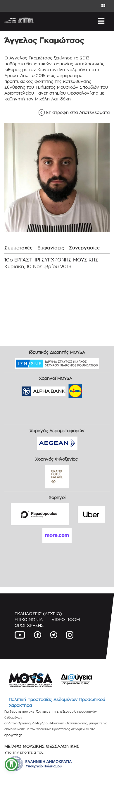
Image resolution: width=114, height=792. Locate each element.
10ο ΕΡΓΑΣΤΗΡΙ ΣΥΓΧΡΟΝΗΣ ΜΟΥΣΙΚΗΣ (51, 259)
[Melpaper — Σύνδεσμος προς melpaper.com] (92, 389)
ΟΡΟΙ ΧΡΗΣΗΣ (29, 625)
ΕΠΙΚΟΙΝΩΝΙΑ (29, 619)
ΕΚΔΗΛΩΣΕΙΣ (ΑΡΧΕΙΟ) (38, 613)
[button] (11, 764)
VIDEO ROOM (65, 619)
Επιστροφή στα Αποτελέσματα (76, 112)
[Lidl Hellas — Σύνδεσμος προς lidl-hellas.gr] (66, 389)
